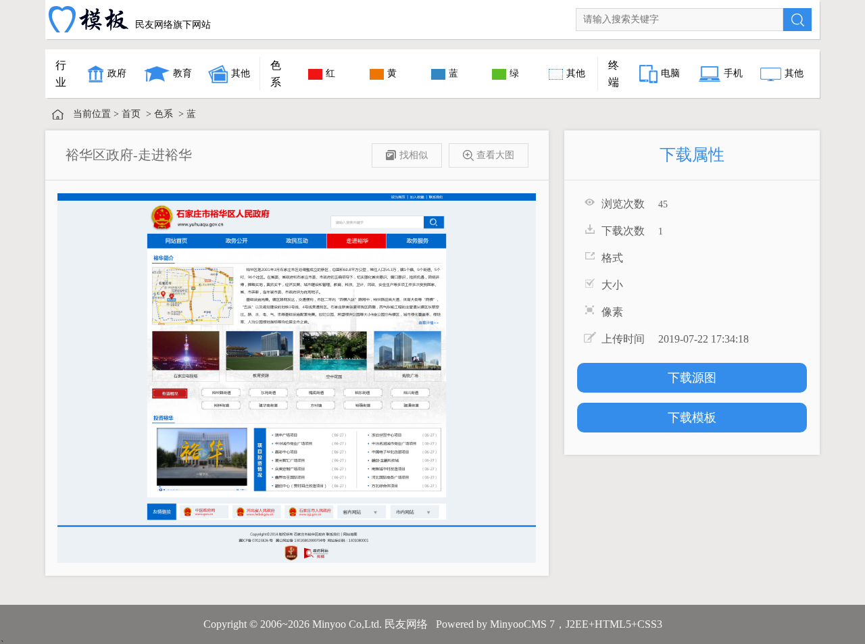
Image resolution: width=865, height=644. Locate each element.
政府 (116, 73)
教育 (182, 73)
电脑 (670, 73)
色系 (163, 114)
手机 (733, 73)
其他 (240, 73)
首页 (131, 114)
